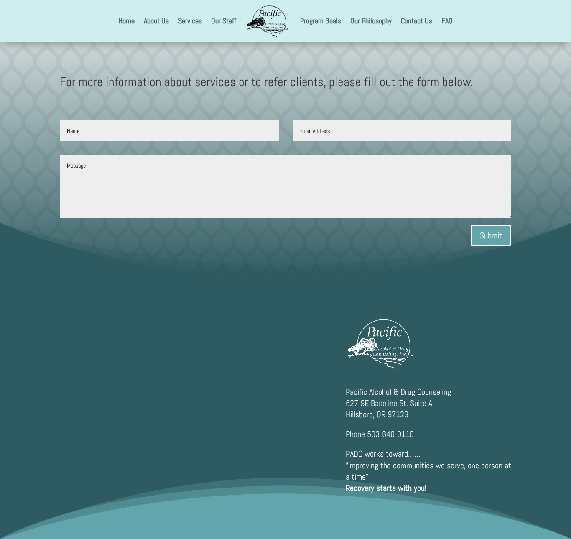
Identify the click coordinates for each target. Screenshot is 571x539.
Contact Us (416, 21)
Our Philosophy (371, 21)
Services (190, 21)
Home (126, 21)
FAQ (447, 21)
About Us (156, 21)
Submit (491, 235)
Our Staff (223, 21)
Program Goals (320, 21)
